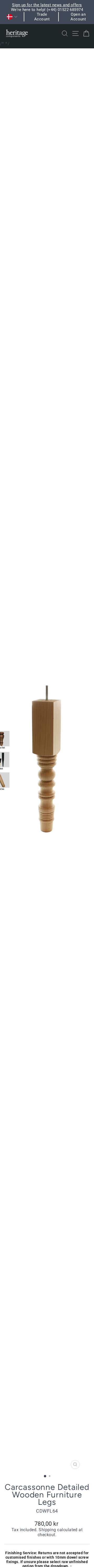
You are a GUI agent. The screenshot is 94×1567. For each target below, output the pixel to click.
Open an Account (78, 16)
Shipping (47, 1530)
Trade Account (42, 16)
